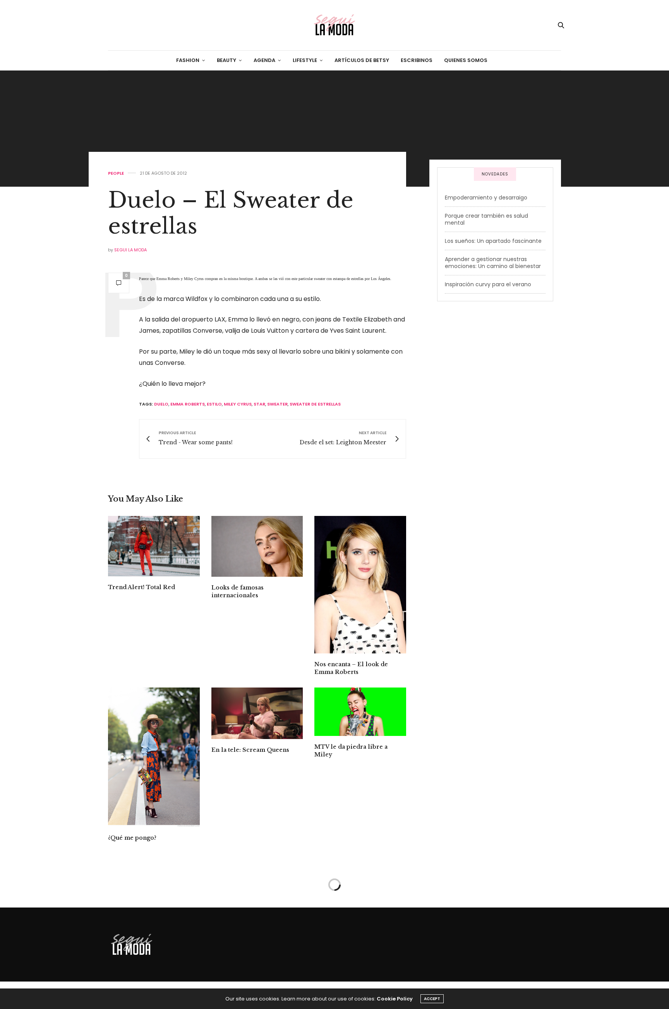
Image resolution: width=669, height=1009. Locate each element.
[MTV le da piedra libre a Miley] (360, 712)
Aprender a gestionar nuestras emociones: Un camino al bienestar (493, 262)
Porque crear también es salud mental (486, 219)
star (259, 404)
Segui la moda (130, 250)
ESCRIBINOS (416, 60)
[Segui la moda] (334, 25)
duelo (161, 404)
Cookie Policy (395, 998)
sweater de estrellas (315, 404)
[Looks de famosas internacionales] (257, 546)
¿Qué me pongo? (132, 837)
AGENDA (264, 60)
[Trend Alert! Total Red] (154, 546)
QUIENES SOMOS (465, 60)
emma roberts (187, 404)
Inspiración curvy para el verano (488, 284)
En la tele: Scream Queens (250, 749)
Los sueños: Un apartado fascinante (493, 241)
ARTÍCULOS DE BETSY (361, 60)
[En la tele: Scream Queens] (257, 713)
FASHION (187, 60)
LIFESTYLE (305, 60)
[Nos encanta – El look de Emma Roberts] (360, 584)
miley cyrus (238, 404)
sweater (277, 404)
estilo (214, 404)
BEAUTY (226, 60)
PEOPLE (116, 173)
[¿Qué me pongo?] (154, 757)
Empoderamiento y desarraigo (486, 197)
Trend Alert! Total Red (141, 587)
